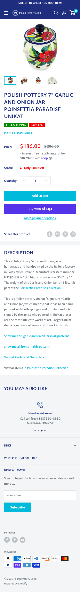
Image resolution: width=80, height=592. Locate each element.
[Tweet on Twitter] (65, 234)
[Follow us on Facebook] (7, 540)
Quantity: (10, 181)
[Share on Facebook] (50, 234)
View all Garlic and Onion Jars (24, 357)
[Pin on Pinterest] (57, 234)
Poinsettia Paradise (18, 133)
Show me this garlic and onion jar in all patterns (36, 336)
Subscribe (17, 507)
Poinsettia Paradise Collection (40, 288)
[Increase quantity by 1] (46, 180)
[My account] (64, 13)
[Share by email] (73, 234)
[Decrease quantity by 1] (24, 180)
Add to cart (40, 196)
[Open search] (56, 13)
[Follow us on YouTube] (22, 540)
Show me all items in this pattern (27, 346)
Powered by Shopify (15, 583)
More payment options (40, 218)
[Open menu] (6, 13)
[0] (72, 12)
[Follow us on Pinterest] (15, 540)
